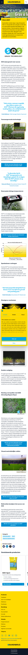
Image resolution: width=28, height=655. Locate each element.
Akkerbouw (3, 601)
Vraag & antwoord (5, 621)
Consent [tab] (5, 314)
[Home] (14, 2)
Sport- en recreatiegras (6, 599)
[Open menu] (2, 2)
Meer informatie (7, 584)
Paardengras (4, 604)
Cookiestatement (14, 651)
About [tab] (23, 314)
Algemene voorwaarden (6, 628)
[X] (10, 546)
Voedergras (3, 597)
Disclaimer (3, 626)
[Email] (4, 546)
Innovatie (3, 614)
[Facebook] (13, 546)
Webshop (3, 624)
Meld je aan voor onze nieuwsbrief (9, 638)
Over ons (3, 609)
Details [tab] (14, 314)
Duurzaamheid (4, 611)
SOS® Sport (6, 573)
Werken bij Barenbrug (6, 616)
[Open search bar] (26, 2)
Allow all (14, 339)
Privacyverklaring (14, 650)
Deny (14, 343)
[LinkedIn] (7, 546)
